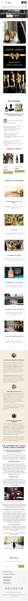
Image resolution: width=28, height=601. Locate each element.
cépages (4, 458)
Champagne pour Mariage (14, 255)
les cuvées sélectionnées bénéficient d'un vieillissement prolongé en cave (14, 465)
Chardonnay (9, 395)
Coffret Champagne (18, 166)
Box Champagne (14, 101)
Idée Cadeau (22, 450)
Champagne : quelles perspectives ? (14, 337)
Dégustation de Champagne (6, 167)
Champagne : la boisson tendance (14, 309)
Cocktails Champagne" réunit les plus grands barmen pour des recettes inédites (14, 529)
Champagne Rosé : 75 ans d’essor (14, 282)
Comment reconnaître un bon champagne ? (14, 421)
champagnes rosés (8, 434)
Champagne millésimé (18, 431)
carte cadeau (16, 483)
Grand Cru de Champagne (15, 522)
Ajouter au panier (8, 172)
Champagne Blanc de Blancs (14, 391)
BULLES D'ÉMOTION (7, 571)
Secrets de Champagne (11, 526)
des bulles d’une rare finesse (18, 468)
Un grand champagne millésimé (9, 375)
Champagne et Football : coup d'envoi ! (14, 202)
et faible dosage (22, 458)
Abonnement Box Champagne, (10, 450)
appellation (22, 457)
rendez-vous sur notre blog (13, 440)
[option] (14, 14)
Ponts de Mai (14, 229)
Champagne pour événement (14, 451)
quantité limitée (14, 458)
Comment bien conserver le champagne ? (14, 360)
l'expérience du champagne (9, 574)
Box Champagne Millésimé (14, 115)
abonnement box (9, 483)
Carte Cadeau (20, 114)
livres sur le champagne (12, 527)
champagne (13, 513)
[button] (2, 14)
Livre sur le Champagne (14, 524)
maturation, (8, 458)
